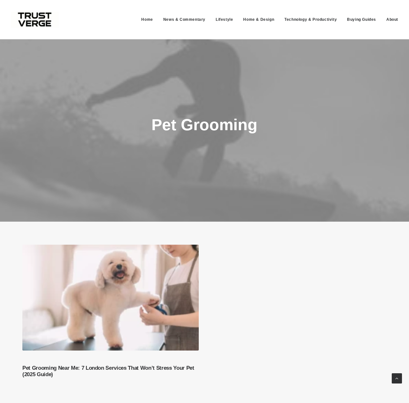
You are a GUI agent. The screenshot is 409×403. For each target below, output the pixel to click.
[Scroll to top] (397, 378)
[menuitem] (149, 19)
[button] (110, 297)
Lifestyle (224, 19)
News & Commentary (184, 19)
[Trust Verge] (35, 20)
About (392, 19)
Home (147, 19)
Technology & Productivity (310, 19)
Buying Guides (361, 19)
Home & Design (258, 19)
